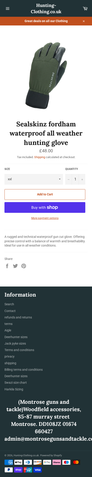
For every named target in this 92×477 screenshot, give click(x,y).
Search (9, 304)
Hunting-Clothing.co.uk (46, 8)
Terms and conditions (19, 350)
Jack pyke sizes (15, 343)
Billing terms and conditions (23, 369)
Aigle (7, 330)
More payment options (45, 218)
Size (7, 169)
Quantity (71, 169)
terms (8, 324)
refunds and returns (18, 317)
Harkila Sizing (13, 389)
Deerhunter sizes (15, 337)
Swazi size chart (15, 382)
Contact (10, 311)
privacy (9, 356)
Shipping (39, 157)
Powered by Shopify (51, 455)
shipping (10, 363)
